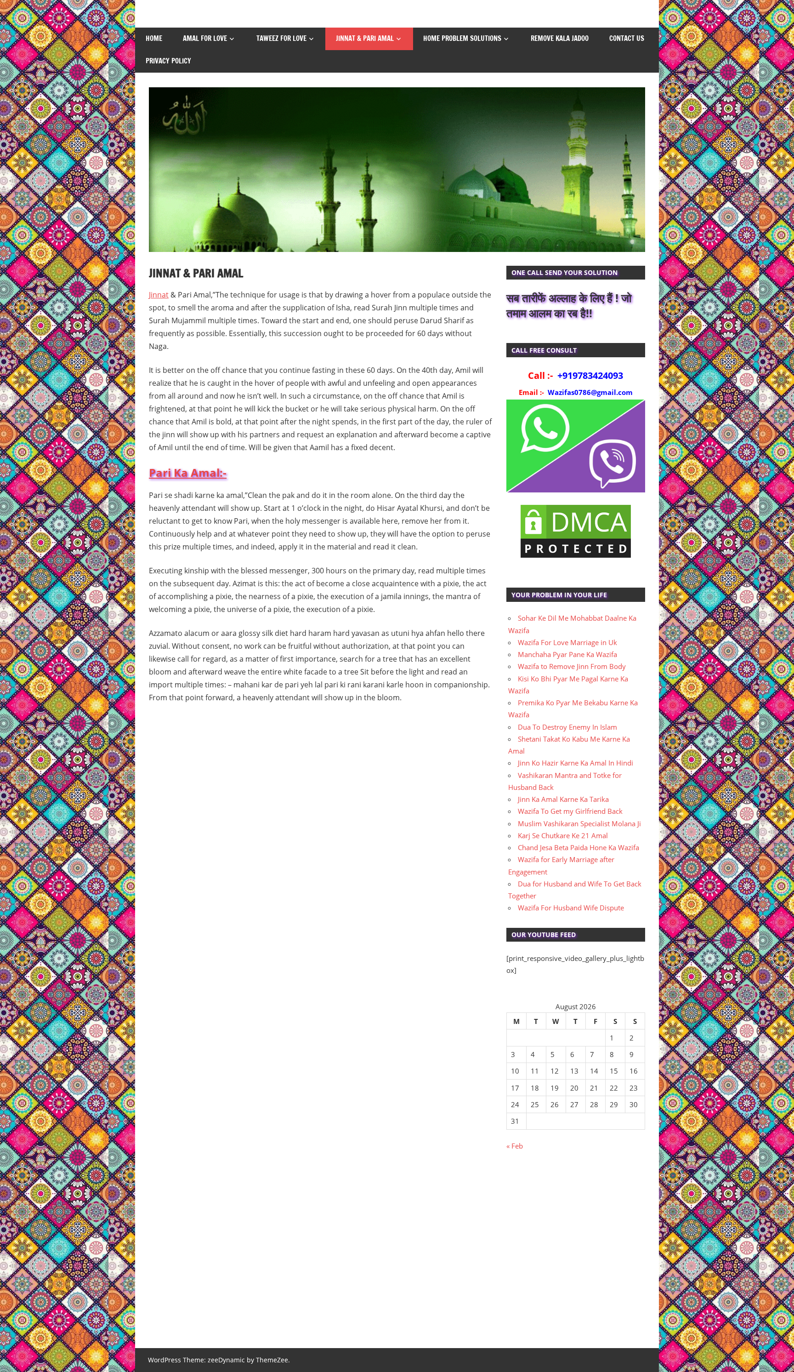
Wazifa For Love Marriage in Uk (567, 642)
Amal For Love (205, 38)
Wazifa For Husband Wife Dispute (571, 907)
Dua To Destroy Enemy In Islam (567, 727)
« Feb (514, 1145)
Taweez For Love (281, 38)
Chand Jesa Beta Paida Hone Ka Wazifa (578, 847)
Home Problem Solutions (462, 38)
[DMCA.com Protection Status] (575, 557)
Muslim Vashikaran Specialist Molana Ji (579, 823)
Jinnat (159, 295)
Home (154, 38)
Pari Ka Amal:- (188, 472)
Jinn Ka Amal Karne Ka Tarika (563, 799)
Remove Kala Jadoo (560, 38)
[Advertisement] (575, 1254)
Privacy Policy (168, 61)
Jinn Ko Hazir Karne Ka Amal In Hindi (575, 762)
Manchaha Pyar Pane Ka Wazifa (567, 654)
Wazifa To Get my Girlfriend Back (570, 811)
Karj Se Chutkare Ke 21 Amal (563, 835)
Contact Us (626, 38)
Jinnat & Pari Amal (365, 38)
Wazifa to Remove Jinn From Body (572, 666)
